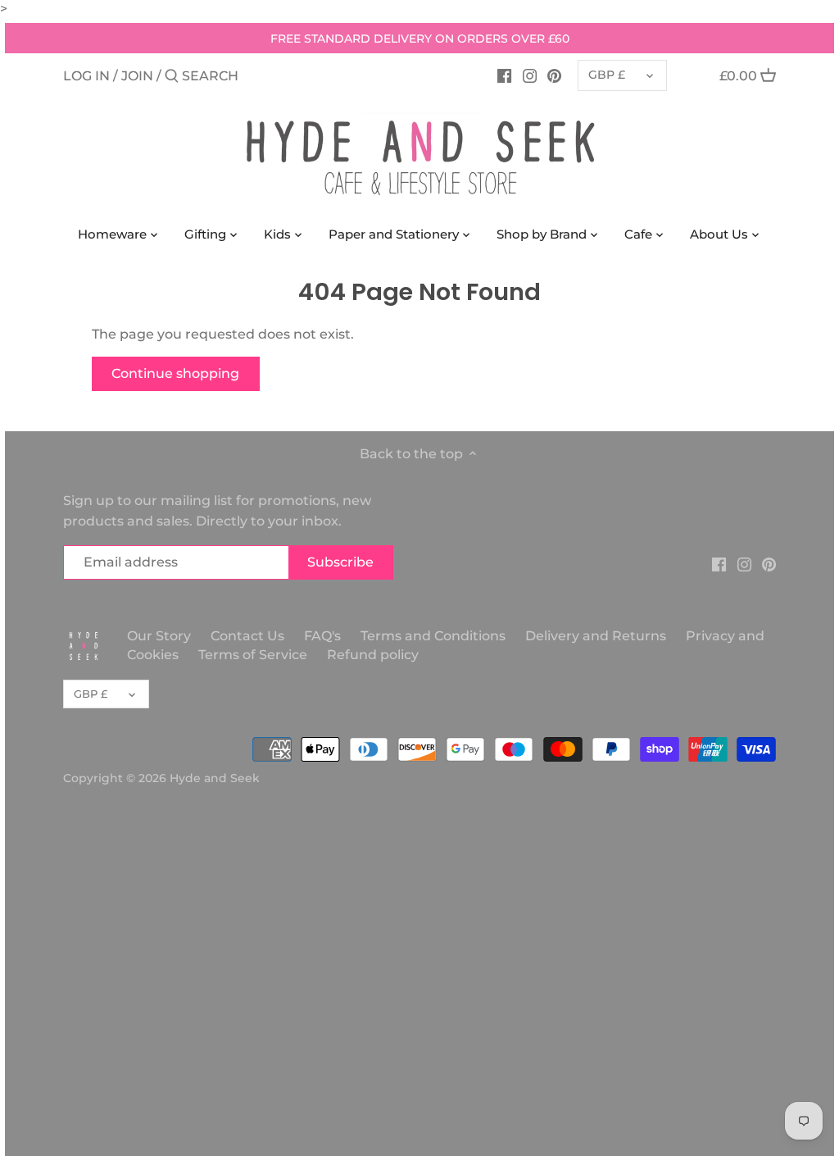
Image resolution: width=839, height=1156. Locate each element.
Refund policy (373, 654)
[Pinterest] (554, 75)
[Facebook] (504, 75)
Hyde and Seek (215, 778)
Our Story (159, 636)
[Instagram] (530, 75)
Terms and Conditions (435, 636)
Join (137, 76)
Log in (86, 76)
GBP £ (606, 74)
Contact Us (247, 636)
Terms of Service (252, 654)
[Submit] (172, 77)
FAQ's (322, 636)
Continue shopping (175, 373)
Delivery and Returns (597, 636)
